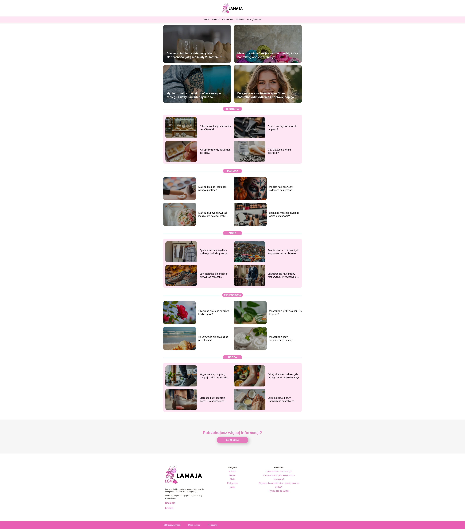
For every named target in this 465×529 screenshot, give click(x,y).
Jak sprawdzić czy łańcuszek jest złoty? (215, 151)
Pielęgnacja (254, 19)
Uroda (216, 19)
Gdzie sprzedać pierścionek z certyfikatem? (215, 128)
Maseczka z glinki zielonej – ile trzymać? (285, 312)
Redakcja (170, 503)
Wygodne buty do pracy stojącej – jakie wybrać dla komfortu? (214, 376)
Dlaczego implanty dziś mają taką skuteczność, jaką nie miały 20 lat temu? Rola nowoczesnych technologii (194, 55)
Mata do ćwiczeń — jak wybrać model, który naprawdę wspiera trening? (267, 55)
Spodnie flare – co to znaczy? (279, 471)
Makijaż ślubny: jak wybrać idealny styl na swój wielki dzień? (212, 214)
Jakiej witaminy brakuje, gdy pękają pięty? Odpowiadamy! (283, 376)
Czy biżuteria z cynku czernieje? (279, 151)
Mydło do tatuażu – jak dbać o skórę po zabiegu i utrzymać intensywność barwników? (194, 95)
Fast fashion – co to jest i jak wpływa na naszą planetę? (283, 252)
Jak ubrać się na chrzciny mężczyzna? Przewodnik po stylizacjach (283, 275)
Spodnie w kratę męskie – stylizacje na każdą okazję (213, 252)
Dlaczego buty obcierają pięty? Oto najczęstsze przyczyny (212, 400)
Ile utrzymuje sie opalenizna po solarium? (213, 338)
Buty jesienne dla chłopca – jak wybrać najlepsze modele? (214, 275)
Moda (207, 19)
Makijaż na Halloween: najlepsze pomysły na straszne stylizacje (281, 189)
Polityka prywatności (172, 525)
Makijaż (240, 19)
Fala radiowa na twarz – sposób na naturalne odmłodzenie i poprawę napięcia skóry (266, 95)
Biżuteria (227, 19)
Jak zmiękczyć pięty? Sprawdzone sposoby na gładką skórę (281, 400)
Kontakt (169, 508)
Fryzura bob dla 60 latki (279, 491)
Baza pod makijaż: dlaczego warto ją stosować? (284, 214)
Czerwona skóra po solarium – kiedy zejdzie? (214, 312)
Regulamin (212, 525)
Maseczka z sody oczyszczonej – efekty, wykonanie (281, 339)
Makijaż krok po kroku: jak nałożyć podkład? (212, 188)
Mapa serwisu (194, 525)
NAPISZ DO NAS (232, 440)
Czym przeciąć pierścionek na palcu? (282, 128)
